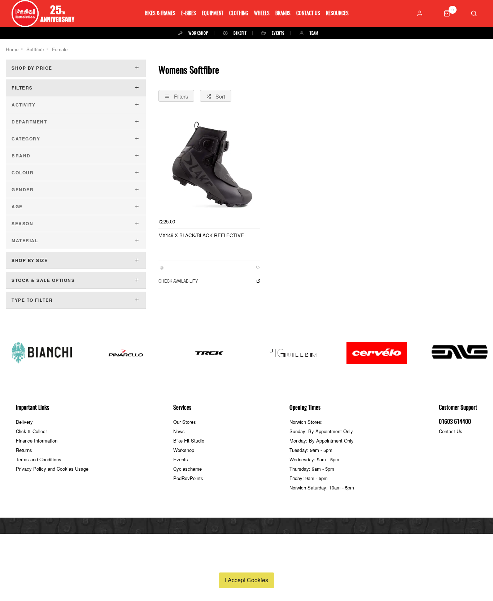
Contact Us (308, 13)
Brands (283, 13)
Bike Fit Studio (188, 440)
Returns (24, 450)
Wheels (262, 13)
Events (180, 459)
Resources (337, 13)
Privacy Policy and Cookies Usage (52, 468)
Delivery (24, 421)
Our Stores (184, 421)
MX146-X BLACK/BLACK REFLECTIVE (201, 235)
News (179, 431)
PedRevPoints (188, 478)
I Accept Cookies (246, 580)
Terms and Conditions (38, 459)
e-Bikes (188, 13)
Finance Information (36, 440)
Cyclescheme (187, 468)
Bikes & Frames (160, 13)
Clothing (238, 13)
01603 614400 (455, 422)
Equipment (212, 13)
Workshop (183, 450)
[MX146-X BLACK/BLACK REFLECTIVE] (209, 164)
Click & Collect (31, 431)
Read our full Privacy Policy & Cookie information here (246, 563)
